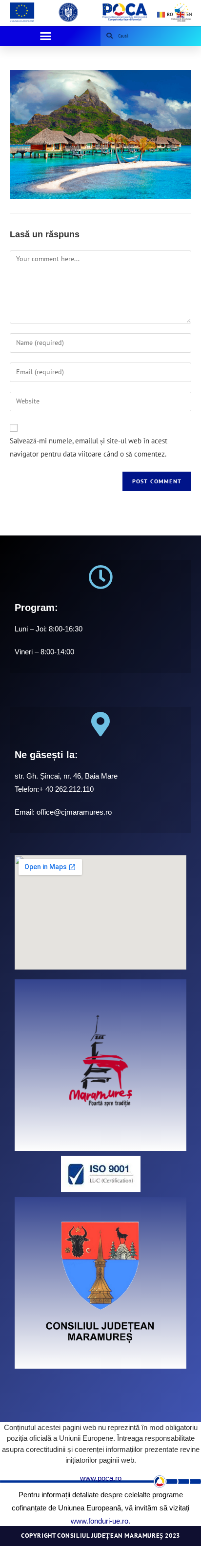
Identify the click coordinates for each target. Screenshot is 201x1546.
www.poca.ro (100, 1478)
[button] (45, 36)
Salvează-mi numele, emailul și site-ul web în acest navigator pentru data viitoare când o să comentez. (88, 447)
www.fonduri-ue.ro (99, 1521)
